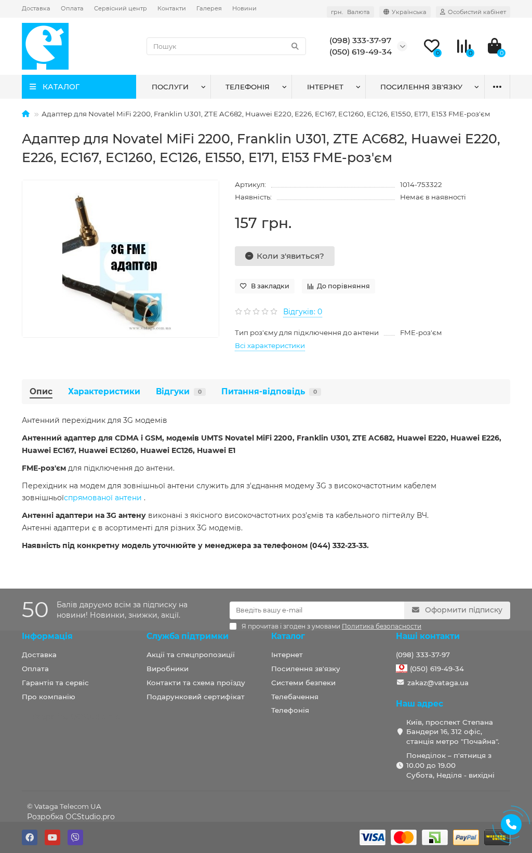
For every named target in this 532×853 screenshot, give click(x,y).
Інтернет (325, 87)
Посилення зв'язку (421, 87)
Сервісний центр (120, 8)
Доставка (36, 8)
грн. (350, 12)
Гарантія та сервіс (55, 682)
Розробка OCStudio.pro (71, 816)
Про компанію (48, 696)
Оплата (72, 8)
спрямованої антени (103, 497)
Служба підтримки (188, 636)
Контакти (171, 8)
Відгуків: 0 (302, 311)
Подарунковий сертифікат (196, 696)
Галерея (209, 8)
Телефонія (247, 87)
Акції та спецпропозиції (191, 654)
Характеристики (104, 391)
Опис (41, 391)
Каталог (288, 636)
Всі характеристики (270, 345)
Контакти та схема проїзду (196, 682)
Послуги (170, 87)
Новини (244, 8)
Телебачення (294, 696)
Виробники (168, 668)
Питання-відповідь (269, 391)
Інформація (47, 636)
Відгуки (179, 391)
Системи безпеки (303, 682)
